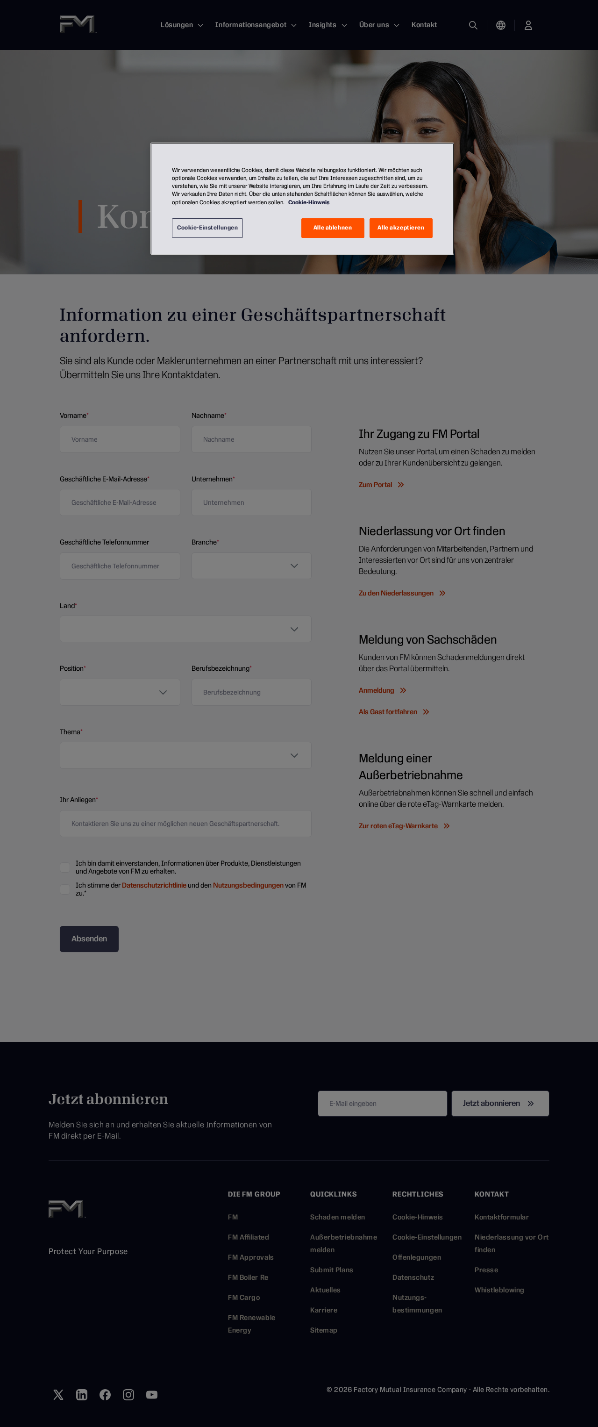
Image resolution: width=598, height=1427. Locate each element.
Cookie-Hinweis (308, 202)
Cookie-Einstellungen (207, 227)
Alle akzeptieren (400, 227)
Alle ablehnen (332, 227)
